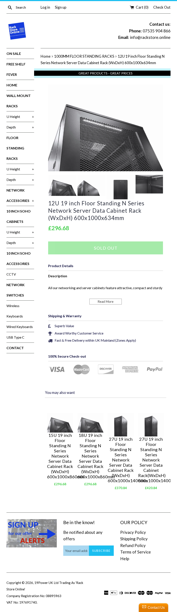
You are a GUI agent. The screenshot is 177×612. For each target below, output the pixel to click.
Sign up (60, 7)
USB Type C (15, 337)
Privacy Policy (133, 532)
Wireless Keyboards (14, 311)
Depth (20, 127)
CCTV (11, 274)
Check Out (162, 7)
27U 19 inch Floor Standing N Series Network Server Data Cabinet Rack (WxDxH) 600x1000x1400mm (121, 459)
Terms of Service (135, 551)
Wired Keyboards (19, 327)
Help (124, 558)
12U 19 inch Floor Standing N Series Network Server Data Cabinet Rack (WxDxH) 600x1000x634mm (96, 210)
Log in (45, 7)
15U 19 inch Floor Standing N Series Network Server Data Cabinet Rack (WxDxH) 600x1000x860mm (60, 456)
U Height (20, 116)
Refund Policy (133, 545)
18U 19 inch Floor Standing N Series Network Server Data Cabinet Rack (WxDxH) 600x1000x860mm (90, 456)
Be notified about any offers (83, 535)
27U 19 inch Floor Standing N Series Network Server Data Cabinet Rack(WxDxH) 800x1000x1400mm (151, 459)
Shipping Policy (134, 538)
